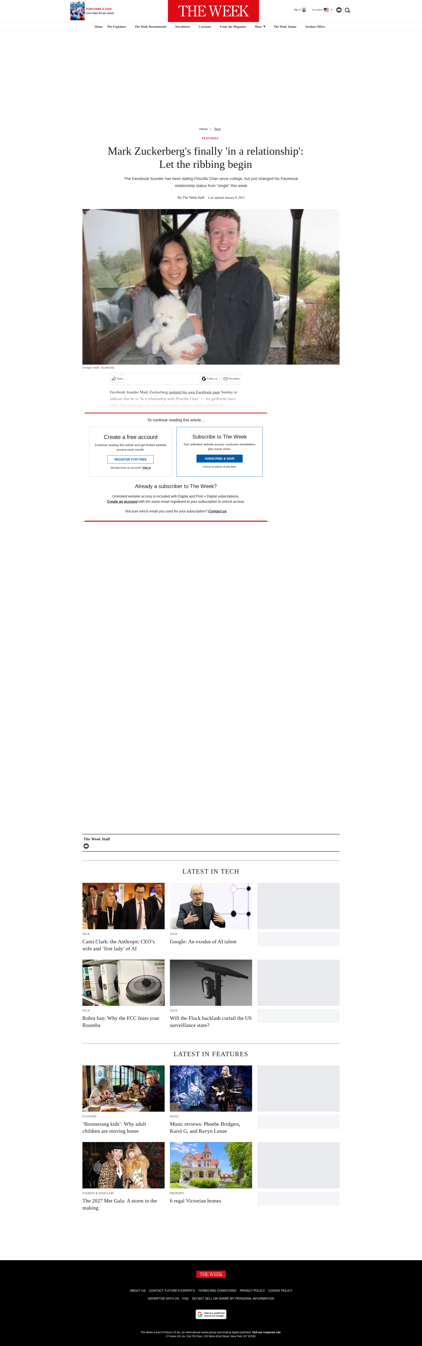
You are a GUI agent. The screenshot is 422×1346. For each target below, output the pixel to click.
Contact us (217, 511)
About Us (138, 1290)
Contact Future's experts (172, 1290)
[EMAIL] (87, 846)
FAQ (185, 1298)
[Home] (98, 27)
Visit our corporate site (266, 1332)
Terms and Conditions (217, 1290)
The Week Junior (285, 26)
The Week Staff (193, 197)
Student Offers (315, 26)
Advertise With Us (163, 1298)
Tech (217, 129)
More (259, 26)
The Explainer (116, 26)
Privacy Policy (252, 1290)
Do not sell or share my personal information (233, 1298)
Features (210, 138)
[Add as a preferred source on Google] (211, 1314)
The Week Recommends (150, 26)
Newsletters (182, 26)
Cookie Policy (280, 1290)
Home (203, 129)
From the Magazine (233, 26)
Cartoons (205, 26)
